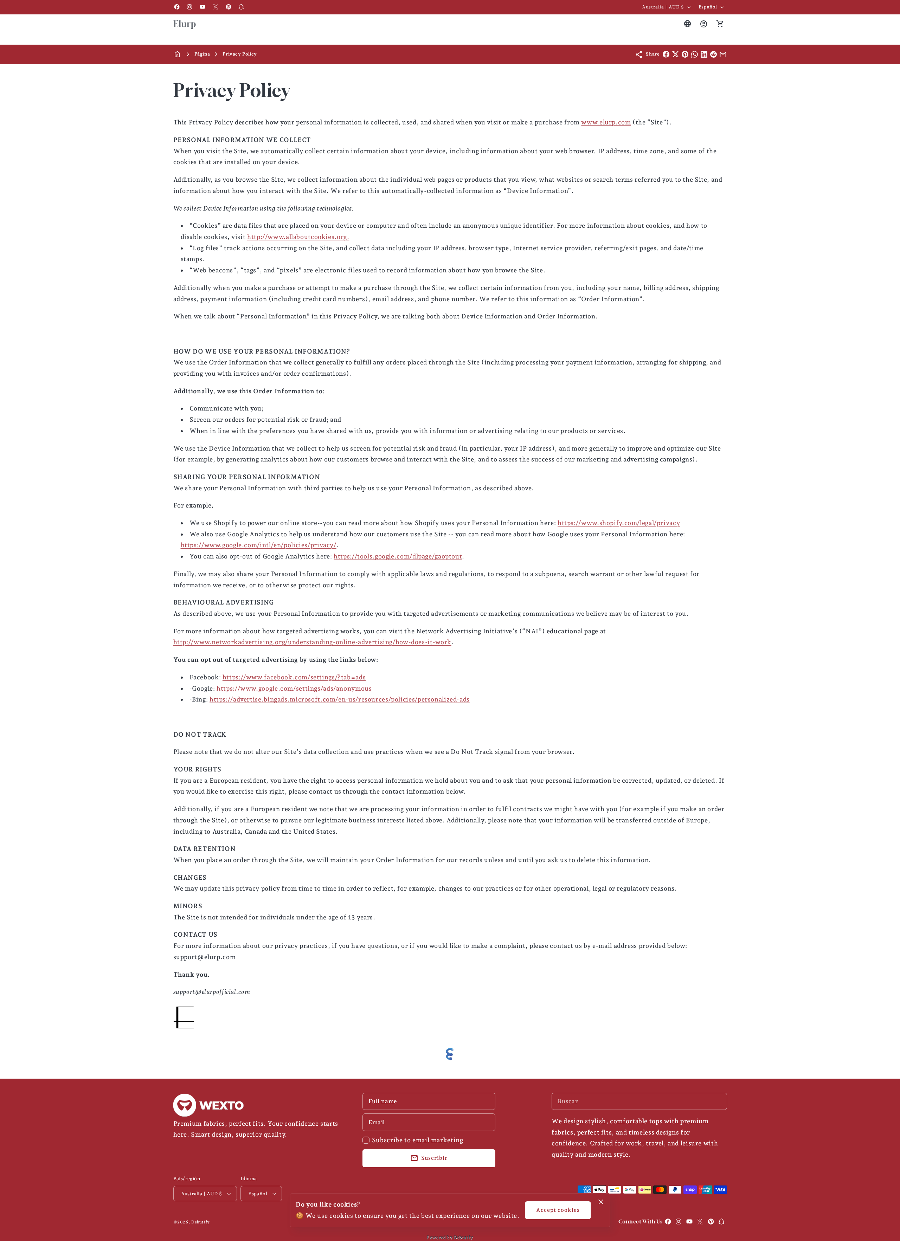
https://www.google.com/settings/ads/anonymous (294, 688)
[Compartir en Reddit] (713, 54)
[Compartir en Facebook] (666, 54)
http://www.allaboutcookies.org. (298, 236)
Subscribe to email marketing (417, 1140)
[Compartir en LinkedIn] (704, 54)
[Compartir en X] (675, 54)
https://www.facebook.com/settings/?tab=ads (294, 677)
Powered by (450, 1237)
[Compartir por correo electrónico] (723, 54)
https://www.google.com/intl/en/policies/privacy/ (258, 545)
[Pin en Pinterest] (685, 54)
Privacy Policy (240, 54)
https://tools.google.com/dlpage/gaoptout (398, 556)
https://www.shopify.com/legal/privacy (619, 522)
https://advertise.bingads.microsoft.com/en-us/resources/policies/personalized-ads (340, 699)
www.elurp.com (606, 122)
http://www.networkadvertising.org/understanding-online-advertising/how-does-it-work (312, 642)
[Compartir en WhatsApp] (694, 54)
